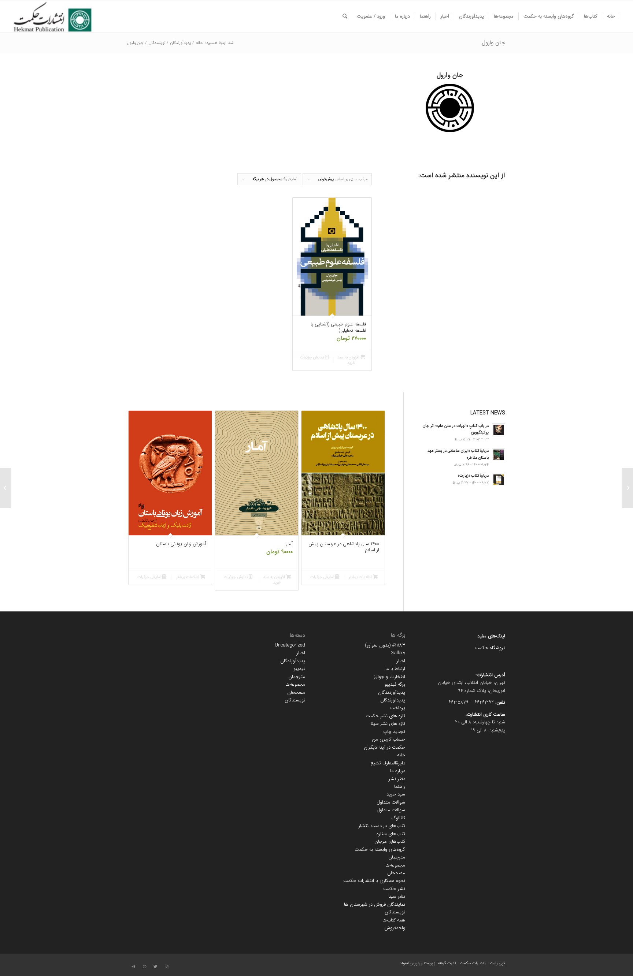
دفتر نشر (397, 779)
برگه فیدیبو (395, 684)
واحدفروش (394, 928)
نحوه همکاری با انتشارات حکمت (374, 880)
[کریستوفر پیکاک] (627, 488)
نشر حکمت (394, 889)
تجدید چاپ (394, 731)
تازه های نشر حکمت (385, 716)
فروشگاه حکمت (490, 648)
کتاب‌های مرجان (389, 841)
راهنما (399, 786)
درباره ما (397, 771)
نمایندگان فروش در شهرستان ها (374, 904)
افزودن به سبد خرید (348, 360)
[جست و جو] (345, 16)
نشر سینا (396, 896)
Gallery (397, 653)
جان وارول (493, 42)
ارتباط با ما (395, 669)
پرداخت (397, 708)
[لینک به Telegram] (133, 966)
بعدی (374, 480)
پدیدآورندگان (392, 700)
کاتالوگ (398, 818)
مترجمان (396, 857)
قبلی (139, 480)
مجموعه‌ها (395, 865)
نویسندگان (395, 912)
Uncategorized (290, 645)
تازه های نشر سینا (388, 723)
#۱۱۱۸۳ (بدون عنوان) (385, 645)
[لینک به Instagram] (166, 966)
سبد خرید (395, 794)
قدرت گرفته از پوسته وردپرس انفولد (428, 963)
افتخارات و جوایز (389, 677)
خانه (401, 755)
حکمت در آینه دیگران (384, 747)
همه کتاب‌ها (393, 920)
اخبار (401, 661)
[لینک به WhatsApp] (144, 966)
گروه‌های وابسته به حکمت (380, 849)
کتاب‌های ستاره (391, 834)
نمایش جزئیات (312, 357)
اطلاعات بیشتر (361, 577)
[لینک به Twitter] (155, 966)
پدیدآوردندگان (391, 692)
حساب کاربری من (388, 739)
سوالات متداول (391, 802)
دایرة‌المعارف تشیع (387, 763)
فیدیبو (299, 669)
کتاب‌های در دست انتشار (382, 826)
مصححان (396, 873)
